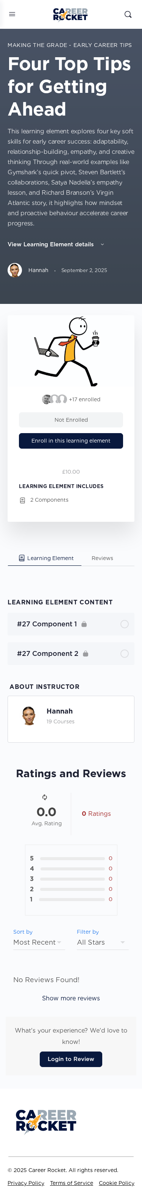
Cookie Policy (116, 1183)
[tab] (45, 558)
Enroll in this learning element (71, 441)
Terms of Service (71, 1183)
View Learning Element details (52, 244)
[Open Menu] (12, 14)
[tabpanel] (71, 573)
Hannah (60, 711)
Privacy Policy (26, 1183)
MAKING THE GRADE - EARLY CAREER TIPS (70, 45)
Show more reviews (71, 998)
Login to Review (71, 1059)
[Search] (128, 14)
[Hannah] (29, 714)
